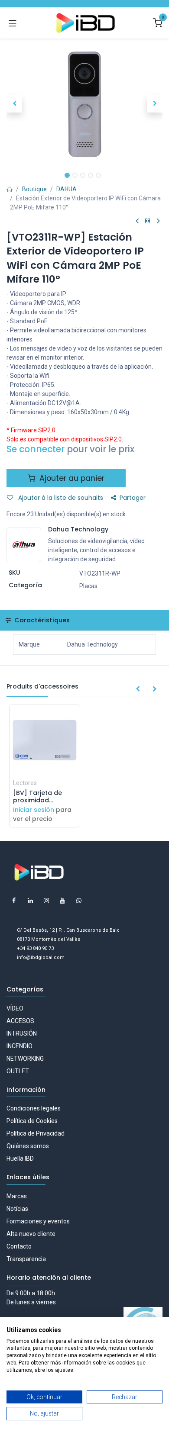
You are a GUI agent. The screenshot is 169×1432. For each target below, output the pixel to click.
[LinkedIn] (30, 901)
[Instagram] (46, 901)
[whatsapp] (79, 901)
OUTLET (17, 1071)
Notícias (17, 1208)
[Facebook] (14, 901)
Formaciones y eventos (38, 1221)
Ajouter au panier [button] (70, 478)
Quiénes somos (27, 1145)
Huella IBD (20, 1158)
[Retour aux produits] (148, 221)
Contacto (19, 1246)
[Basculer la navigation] (12, 23)
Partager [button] (133, 497)
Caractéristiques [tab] (41, 620)
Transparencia (26, 1258)
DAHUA (66, 189)
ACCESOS (20, 1020)
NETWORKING (25, 1058)
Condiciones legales (33, 1108)
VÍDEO (14, 1008)
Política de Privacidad (35, 1133)
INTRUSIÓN (21, 1033)
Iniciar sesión (33, 809)
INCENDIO (19, 1046)
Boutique (34, 189)
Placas (88, 585)
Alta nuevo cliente (30, 1233)
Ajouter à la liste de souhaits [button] (59, 497)
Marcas (16, 1196)
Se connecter (35, 449)
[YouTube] (62, 901)
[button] (14, 104)
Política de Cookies (32, 1120)
